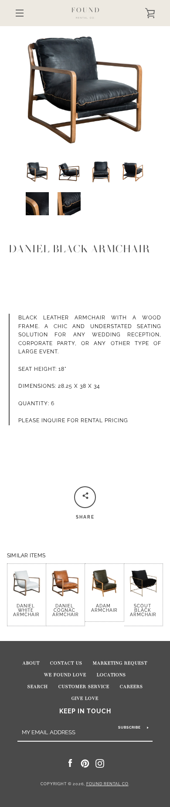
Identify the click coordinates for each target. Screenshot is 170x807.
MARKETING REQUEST (120, 663)
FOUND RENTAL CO (107, 784)
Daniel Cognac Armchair (65, 610)
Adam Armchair (104, 608)
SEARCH (37, 686)
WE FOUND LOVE (65, 675)
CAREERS (131, 686)
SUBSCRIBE (129, 727)
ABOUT (31, 663)
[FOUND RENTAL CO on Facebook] (70, 763)
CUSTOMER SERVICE (83, 686)
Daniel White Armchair (26, 610)
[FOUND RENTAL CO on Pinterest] (85, 763)
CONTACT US (66, 663)
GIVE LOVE (85, 698)
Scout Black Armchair (143, 610)
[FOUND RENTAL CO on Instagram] (99, 763)
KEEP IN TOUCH (85, 711)
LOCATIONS (111, 675)
